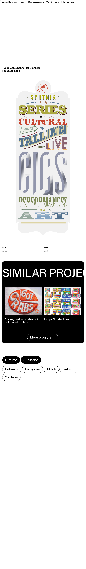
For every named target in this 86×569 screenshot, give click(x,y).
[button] (23, 301)
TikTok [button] (51, 368)
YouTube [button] (11, 376)
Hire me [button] (11, 359)
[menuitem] (10, 2)
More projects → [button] (42, 337)
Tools (56, 1)
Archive (70, 1)
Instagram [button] (32, 368)
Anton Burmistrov (10, 1)
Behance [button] (12, 368)
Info (63, 1)
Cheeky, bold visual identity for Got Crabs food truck (22, 320)
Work (23, 1)
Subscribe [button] (31, 359)
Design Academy (36, 1)
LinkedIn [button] (68, 368)
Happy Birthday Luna (56, 319)
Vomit (49, 1)
